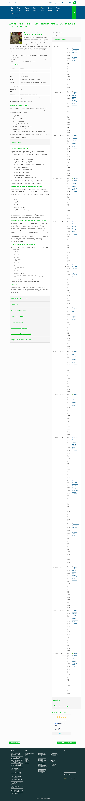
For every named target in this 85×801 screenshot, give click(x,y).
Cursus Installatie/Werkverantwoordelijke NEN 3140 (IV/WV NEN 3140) (17, 790)
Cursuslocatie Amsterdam (42, 754)
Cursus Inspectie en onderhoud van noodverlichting (16, 780)
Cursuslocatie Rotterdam (42, 771)
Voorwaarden (27, 757)
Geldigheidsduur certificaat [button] (18, 310)
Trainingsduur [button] (14, 304)
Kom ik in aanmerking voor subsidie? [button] (21, 334)
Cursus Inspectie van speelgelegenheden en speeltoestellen (15, 769)
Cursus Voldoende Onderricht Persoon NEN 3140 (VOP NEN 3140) (16, 783)
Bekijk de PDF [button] (57, 700)
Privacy (26, 758)
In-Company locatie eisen (29, 753)
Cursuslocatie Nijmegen (42, 770)
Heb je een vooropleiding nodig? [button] (19, 298)
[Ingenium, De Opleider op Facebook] (64, 750)
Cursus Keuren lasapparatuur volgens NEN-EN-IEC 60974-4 (16, 777)
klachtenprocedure (67, 774)
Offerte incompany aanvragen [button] (61, 706)
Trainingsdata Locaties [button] (59, 40)
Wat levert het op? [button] (16, 142)
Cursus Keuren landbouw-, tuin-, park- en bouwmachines (16, 758)
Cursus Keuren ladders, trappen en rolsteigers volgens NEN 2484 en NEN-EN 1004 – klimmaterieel (17, 761)
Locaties (55, 44)
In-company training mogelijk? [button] (19, 328)
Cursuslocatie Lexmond (42, 769)
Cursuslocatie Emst (41, 761)
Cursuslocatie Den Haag (42, 757)
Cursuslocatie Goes (41, 764)
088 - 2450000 (53, 756)
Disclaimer (27, 755)
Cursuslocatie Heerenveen (42, 765)
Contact (26, 754)
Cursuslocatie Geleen (41, 763)
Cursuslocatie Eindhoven (42, 760)
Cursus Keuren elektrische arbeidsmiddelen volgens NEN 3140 (16, 754)
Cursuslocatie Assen (41, 755)
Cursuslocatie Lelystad (41, 767)
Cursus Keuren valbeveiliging (15, 742)
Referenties (27, 759)
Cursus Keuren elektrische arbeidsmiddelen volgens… (66, 742)
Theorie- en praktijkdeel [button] (17, 316)
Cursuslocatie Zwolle (41, 772)
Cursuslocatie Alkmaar (41, 753)
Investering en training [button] (17, 322)
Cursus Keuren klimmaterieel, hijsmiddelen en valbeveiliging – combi (16, 765)
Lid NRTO (27, 763)
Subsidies (27, 761)
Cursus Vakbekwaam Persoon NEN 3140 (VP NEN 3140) (17, 787)
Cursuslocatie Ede (41, 759)
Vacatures (27, 760)
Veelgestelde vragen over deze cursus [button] (21, 340)
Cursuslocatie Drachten (42, 758)
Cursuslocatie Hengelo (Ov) (42, 766)
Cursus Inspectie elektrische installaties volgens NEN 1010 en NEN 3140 (16, 774)
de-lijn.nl (48, 798)
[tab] (30, 142)
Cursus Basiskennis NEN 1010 (16, 793)
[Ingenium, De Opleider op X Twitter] (65, 750)
